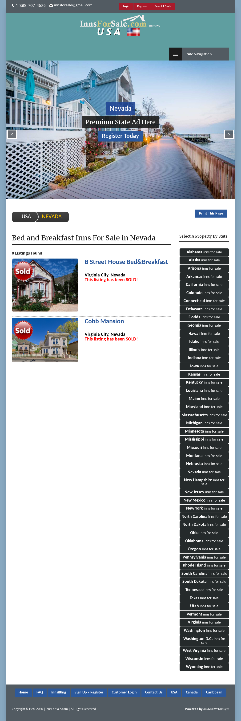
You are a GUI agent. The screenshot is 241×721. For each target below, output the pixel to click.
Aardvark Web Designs (216, 709)
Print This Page (211, 213)
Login (126, 6)
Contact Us (153, 692)
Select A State (163, 6)
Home (23, 692)
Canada (192, 692)
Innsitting (58, 692)
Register (142, 6)
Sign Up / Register (89, 692)
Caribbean (214, 692)
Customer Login (124, 692)
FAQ (39, 692)
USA (26, 217)
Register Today (120, 136)
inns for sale (204, 252)
